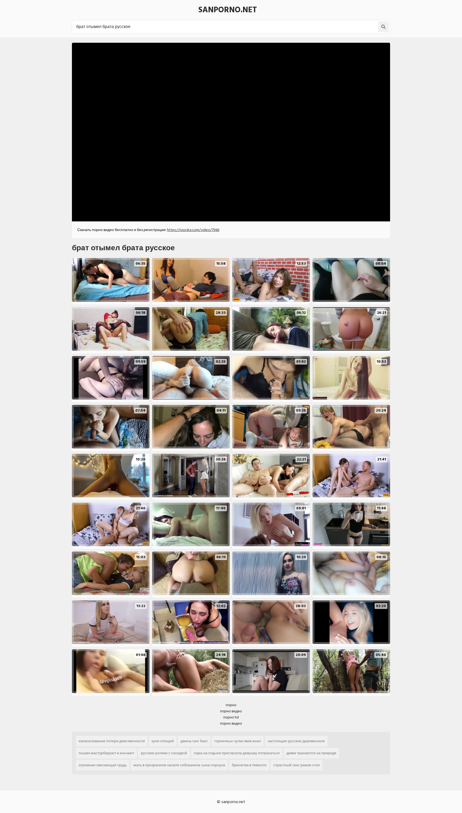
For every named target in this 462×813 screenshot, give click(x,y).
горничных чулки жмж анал (237, 741)
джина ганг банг (194, 741)
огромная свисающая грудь (103, 765)
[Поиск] (383, 26)
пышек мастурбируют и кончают (106, 753)
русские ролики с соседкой (164, 753)
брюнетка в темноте (249, 765)
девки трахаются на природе (311, 753)
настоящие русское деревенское (296, 741)
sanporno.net (227, 9)
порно (231, 705)
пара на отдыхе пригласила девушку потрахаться (237, 753)
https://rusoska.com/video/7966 (193, 230)
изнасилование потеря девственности (112, 741)
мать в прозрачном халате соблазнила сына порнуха (179, 765)
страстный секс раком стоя (296, 765)
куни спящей (163, 741)
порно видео (231, 711)
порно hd (231, 717)
